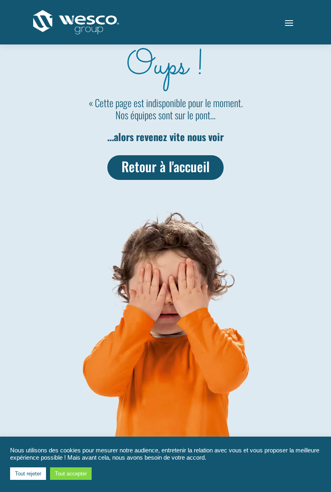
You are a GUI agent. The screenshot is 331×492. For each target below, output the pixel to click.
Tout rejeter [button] (28, 474)
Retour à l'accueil (165, 166)
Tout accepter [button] (71, 474)
